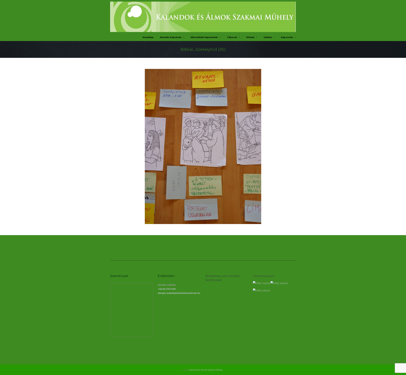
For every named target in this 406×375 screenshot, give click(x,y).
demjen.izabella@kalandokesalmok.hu (179, 293)
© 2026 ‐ (203, 369)
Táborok (232, 37)
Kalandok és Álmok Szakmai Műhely (206, 369)
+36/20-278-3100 (167, 288)
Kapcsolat (287, 37)
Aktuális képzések (170, 37)
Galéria (268, 37)
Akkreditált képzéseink (204, 37)
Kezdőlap (148, 37)
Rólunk (250, 37)
